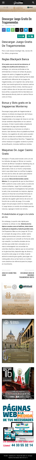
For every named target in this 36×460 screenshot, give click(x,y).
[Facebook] (4, 30)
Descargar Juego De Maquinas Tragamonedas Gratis (26, 275)
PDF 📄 (30, 36)
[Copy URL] (30, 30)
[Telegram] (26, 30)
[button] (3, 2)
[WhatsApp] (13, 30)
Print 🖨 (21, 36)
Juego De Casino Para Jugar (9, 274)
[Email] (17, 30)
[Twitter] (8, 30)
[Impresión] (21, 30)
